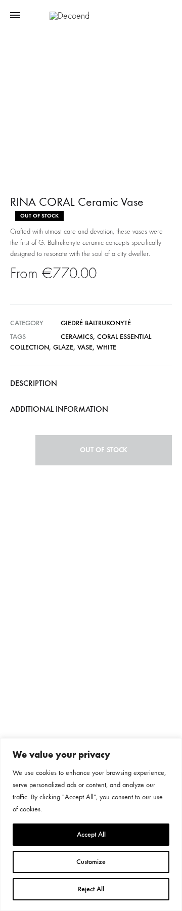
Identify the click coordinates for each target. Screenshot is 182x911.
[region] (91, 824)
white (106, 347)
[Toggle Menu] (15, 15)
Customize (91, 861)
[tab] (91, 383)
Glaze (63, 347)
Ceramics (77, 336)
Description (33, 383)
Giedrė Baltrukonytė (96, 323)
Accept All (91, 834)
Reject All (91, 889)
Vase (85, 347)
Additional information (59, 409)
